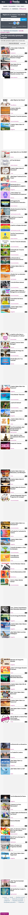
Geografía (12, 129)
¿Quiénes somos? (20, 897)
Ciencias (12, 69)
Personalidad (12, 6)
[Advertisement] (14, 88)
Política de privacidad (17, 899)
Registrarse (5, 913)
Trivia (18, 6)
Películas (12, 568)
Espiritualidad (13, 432)
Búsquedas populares (10, 902)
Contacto (4, 897)
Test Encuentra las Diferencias (16, 214)
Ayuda (11, 897)
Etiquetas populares (17, 900)
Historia (12, 492)
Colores (12, 157)
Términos (20, 26)
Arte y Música (13, 105)
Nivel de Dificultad (14, 43)
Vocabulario (13, 53)
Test (1, 30)
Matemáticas (5, 9)
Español (5, 6)
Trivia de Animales (14, 121)
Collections (21, 902)
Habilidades (15, 9)
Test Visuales (13, 279)
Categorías (7, 900)
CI (10, 9)
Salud (22, 6)
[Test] (14, 2)
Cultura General (13, 77)
